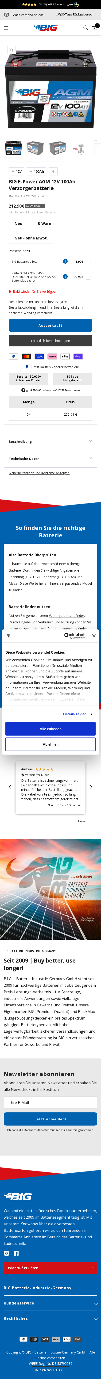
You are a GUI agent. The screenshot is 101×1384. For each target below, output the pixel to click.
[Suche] (85, 27)
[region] (50, 787)
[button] (10, 787)
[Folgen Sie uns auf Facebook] (16, 1253)
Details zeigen (74, 714)
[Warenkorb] (94, 28)
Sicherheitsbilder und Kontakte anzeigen (39, 473)
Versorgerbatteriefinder (66, 615)
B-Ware (44, 223)
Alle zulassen (51, 729)
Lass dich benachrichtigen (50, 340)
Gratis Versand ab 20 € (27, 15)
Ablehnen (50, 744)
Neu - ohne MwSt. (31, 238)
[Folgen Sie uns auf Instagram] (6, 1253)
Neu (18, 223)
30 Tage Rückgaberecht (77, 14)
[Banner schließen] (94, 635)
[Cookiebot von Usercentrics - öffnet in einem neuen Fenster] (64, 636)
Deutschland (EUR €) (48, 1370)
